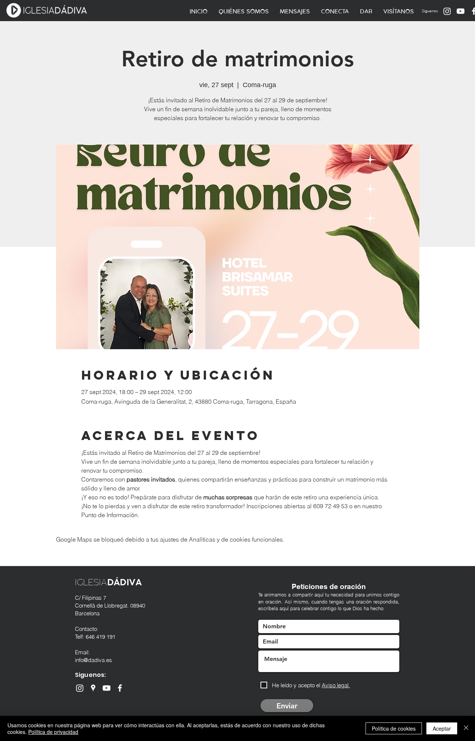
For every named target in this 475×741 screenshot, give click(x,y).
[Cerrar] (466, 728)
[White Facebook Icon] (120, 688)
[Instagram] (447, 11)
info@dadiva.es (93, 660)
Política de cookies (394, 728)
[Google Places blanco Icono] (93, 688)
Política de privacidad (53, 731)
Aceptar (442, 728)
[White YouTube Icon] (460, 11)
